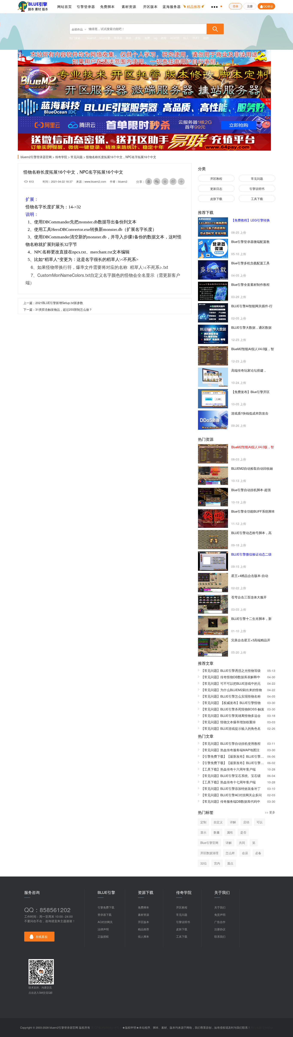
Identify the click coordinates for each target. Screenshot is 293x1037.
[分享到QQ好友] (148, 181)
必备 (258, 853)
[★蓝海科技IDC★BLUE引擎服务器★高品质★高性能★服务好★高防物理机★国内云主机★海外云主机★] (144, 107)
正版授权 (103, 936)
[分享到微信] (156, 181)
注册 (250, 6)
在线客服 (42, 936)
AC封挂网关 (105, 922)
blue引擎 (105, 38)
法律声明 (103, 929)
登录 (235, 6)
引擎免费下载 (106, 907)
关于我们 (219, 907)
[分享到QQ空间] (165, 181)
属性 (230, 832)
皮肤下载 (216, 199)
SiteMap (268, 1027)
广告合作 (219, 922)
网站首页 (64, 6)
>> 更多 (270, 812)
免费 (147, 38)
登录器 (118, 38)
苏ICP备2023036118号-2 (106, 1027)
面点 (230, 863)
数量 (217, 832)
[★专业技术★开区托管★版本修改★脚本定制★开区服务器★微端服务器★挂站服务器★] (144, 82)
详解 (233, 822)
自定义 (218, 822)
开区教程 (216, 178)
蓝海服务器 (172, 6)
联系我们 (219, 936)
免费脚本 (107, 6)
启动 (246, 822)
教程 (163, 38)
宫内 (217, 863)
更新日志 (216, 188)
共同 (242, 842)
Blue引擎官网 (209, 842)
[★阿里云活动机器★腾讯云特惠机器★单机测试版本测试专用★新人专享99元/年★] (144, 124)
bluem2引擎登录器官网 (34, 6)
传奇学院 (61, 157)
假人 (186, 38)
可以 (260, 822)
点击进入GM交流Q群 (41, 992)
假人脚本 (143, 936)
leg (155, 38)
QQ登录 (268, 6)
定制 (203, 822)
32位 (203, 863)
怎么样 (230, 853)
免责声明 (219, 915)
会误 (245, 853)
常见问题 (77, 157)
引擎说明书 (256, 188)
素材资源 (129, 6)
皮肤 (138, 38)
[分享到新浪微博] (173, 181)
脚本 (128, 38)
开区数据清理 (209, 853)
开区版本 (150, 6)
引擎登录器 (86, 6)
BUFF (196, 38)
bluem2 (91, 38)
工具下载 (257, 199)
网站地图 (256, 1027)
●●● (214, 6)
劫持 (206, 38)
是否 (243, 832)
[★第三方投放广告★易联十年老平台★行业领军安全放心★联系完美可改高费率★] (144, 141)
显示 (203, 832)
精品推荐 (143, 929)
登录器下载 (105, 915)
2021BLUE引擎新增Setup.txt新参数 (59, 303)
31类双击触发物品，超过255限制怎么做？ (63, 309)
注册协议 (219, 929)
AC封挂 (175, 38)
